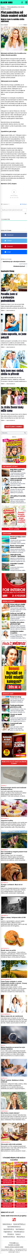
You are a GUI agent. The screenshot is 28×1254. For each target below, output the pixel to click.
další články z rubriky (14, 427)
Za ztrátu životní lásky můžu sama (12, 409)
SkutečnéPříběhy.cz (19, 1224)
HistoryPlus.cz (21, 1237)
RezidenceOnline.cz (9, 1237)
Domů (3, 7)
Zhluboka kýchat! (19, 266)
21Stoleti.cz (10, 1234)
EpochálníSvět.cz (9, 1229)
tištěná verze (7, 1180)
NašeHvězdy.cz (7, 1224)
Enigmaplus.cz (8, 1232)
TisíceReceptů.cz (19, 1232)
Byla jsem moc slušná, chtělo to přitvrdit (12, 372)
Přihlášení (24, 204)
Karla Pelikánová (11, 310)
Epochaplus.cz (20, 1229)
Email (8, 252)
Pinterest (10, 246)
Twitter (9, 241)
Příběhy (25, 25)
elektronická (7, 1183)
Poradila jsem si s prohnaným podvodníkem (9, 297)
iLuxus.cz (18, 1234)
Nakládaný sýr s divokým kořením (14, 261)
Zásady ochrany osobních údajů (14, 1247)
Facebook (10, 235)
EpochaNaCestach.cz (14, 1227)
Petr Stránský (4, 25)
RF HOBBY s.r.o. (15, 1243)
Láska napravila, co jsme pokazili (13, 335)
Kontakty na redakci (14, 1245)
